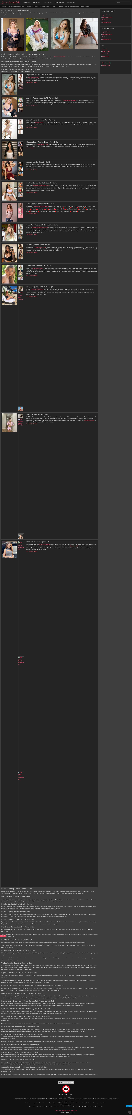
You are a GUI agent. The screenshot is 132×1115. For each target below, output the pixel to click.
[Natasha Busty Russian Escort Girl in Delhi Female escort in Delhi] (20, 143)
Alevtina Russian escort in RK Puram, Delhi (42, 98)
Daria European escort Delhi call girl (39, 287)
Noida (47, 6)
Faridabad (53, 6)
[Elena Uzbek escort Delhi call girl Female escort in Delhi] (20, 267)
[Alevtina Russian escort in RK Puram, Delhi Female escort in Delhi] (20, 99)
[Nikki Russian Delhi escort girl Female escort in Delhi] (20, 415)
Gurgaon (42, 6)
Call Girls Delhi (71, 2)
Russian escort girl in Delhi (69, 100)
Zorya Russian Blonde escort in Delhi (40, 204)
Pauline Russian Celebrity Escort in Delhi (41, 183)
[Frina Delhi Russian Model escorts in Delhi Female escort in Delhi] (20, 226)
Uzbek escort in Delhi (37, 268)
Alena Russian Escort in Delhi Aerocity (40, 120)
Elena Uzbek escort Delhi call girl (38, 266)
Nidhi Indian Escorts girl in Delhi (38, 542)
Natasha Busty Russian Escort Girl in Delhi (42, 142)
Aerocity (4, 6)
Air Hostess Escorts (107, 17)
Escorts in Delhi (74, 546)
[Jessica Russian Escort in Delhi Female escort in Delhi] (20, 163)
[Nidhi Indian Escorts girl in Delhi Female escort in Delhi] (21, 598)
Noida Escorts (48, 2)
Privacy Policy (58, 1110)
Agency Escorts (106, 14)
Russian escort (39, 122)
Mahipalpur (11, 6)
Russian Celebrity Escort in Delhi (41, 185)
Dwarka (36, 6)
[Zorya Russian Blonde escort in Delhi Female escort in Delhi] (20, 205)
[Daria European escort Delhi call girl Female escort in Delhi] (20, 288)
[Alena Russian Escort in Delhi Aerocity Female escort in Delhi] (20, 121)
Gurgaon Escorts (37, 2)
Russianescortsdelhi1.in (60, 56)
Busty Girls (105, 19)
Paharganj (76, 6)
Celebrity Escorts (106, 22)
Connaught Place (19, 6)
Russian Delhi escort (89, 420)
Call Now (3, 935)
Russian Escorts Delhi (33, 77)
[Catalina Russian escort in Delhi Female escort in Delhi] (20, 246)
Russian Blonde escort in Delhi (41, 206)
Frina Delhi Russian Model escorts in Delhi (42, 225)
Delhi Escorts (26, 2)
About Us (104, 49)
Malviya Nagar (69, 6)
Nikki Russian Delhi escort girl (37, 414)
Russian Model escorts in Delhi (40, 227)
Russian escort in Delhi (42, 144)
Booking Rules (106, 51)
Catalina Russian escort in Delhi (38, 245)
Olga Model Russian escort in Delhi (39, 75)
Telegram (129, 1106)
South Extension (85, 6)
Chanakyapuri (29, 6)
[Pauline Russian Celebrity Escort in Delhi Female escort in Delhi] (20, 184)
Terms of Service (66, 1110)
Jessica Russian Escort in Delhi (38, 162)
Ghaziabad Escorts (59, 2)
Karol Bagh (60, 6)
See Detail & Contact (31, 82)
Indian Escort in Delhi (44, 544)
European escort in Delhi (37, 289)
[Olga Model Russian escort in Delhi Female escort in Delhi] (20, 76)
